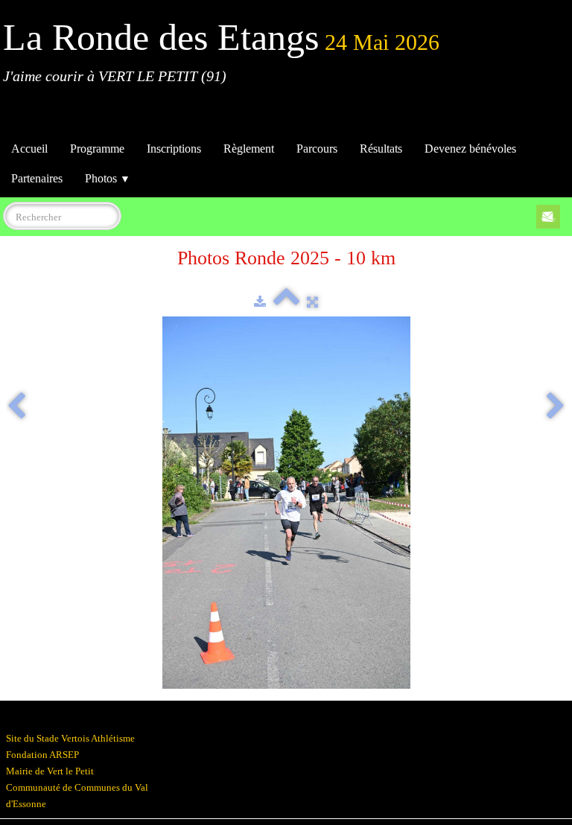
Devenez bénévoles (470, 148)
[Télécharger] (260, 302)
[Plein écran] (312, 302)
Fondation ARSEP (42, 754)
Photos (107, 178)
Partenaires (37, 178)
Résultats (381, 148)
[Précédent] (16, 407)
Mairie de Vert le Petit (50, 771)
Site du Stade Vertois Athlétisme (70, 738)
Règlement (248, 148)
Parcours (316, 148)
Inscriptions (174, 148)
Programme (97, 148)
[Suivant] (555, 407)
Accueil (29, 148)
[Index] (286, 302)
